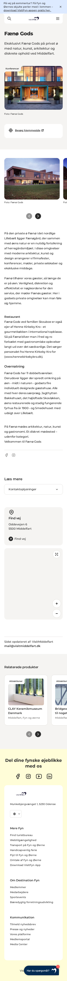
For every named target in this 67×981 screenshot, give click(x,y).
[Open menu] (57, 18)
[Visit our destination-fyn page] (49, 776)
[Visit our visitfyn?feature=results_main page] (39, 776)
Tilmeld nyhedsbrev (23, 924)
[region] (33, 584)
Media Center (19, 944)
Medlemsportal (20, 939)
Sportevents (18, 897)
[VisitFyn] (21, 794)
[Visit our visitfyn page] (28, 776)
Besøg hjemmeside (27, 130)
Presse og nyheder (22, 929)
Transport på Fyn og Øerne (27, 845)
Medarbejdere (19, 892)
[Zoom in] (56, 603)
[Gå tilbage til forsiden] (33, 18)
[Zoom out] (56, 613)
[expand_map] (57, 554)
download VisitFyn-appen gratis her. (27, 10)
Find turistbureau (21, 835)
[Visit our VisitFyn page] (18, 776)
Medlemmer (18, 887)
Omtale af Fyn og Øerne (25, 860)
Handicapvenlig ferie (23, 850)
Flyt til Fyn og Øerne (23, 855)
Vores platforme (20, 934)
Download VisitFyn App (25, 865)
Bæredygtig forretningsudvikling (31, 902)
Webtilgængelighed (23, 840)
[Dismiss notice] (60, 7)
